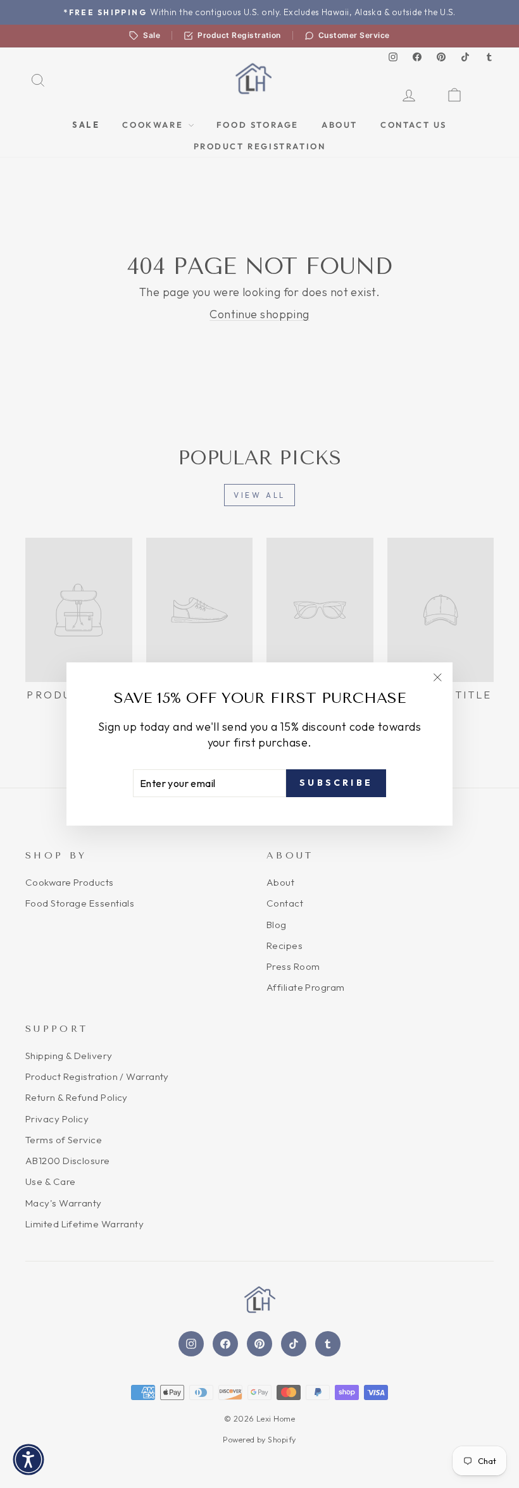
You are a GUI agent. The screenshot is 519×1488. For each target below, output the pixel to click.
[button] (28, 1459)
